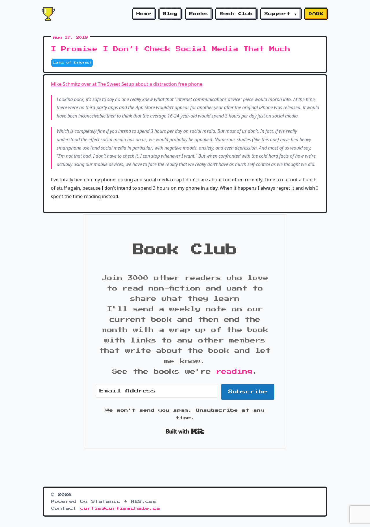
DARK (316, 14)
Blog (170, 14)
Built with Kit (185, 431)
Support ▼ (280, 14)
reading (234, 371)
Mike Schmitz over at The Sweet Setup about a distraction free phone (126, 84)
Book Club (236, 14)
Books (198, 14)
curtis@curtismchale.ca (120, 508)
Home (143, 14)
